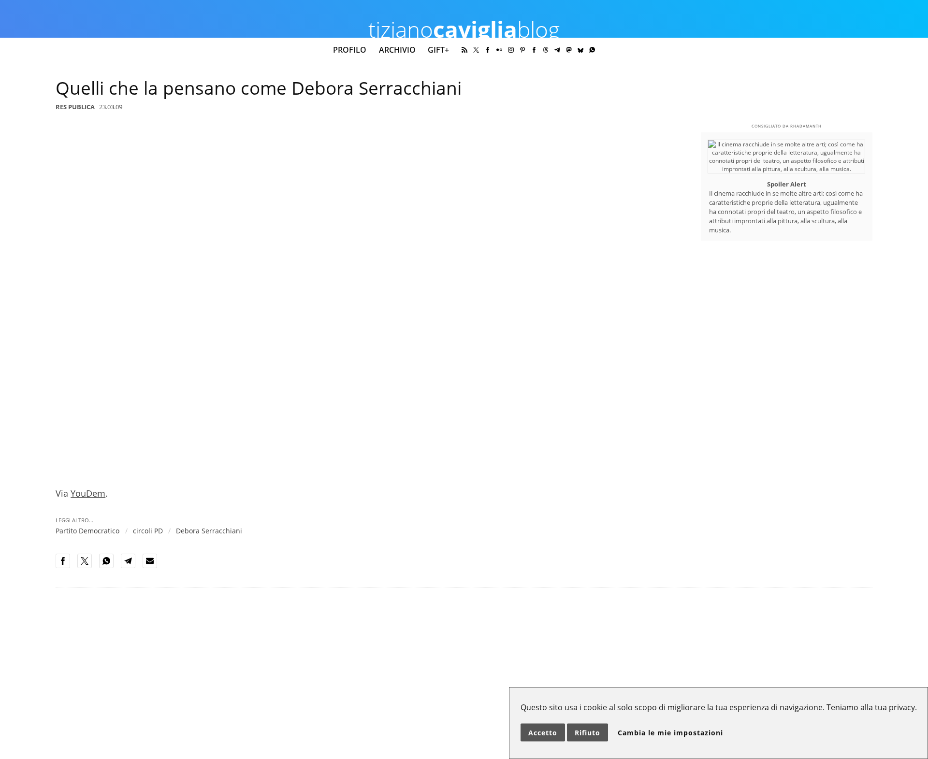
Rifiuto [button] (587, 732)
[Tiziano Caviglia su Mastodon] (569, 49)
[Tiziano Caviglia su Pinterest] (522, 49)
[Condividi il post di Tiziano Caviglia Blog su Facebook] (66, 566)
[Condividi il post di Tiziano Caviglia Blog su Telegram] (131, 566)
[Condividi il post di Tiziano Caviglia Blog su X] (87, 566)
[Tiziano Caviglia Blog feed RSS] (464, 49)
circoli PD (148, 530)
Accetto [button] (542, 732)
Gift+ (438, 49)
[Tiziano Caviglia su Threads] (546, 49)
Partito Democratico (87, 530)
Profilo (349, 49)
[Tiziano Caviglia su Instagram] (511, 49)
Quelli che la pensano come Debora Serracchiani (259, 88)
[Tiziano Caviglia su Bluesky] (580, 49)
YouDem (88, 493)
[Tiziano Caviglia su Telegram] (557, 49)
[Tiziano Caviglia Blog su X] (476, 49)
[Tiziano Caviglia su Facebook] (488, 49)
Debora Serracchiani (209, 530)
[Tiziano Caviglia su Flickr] (499, 49)
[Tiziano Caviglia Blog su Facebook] (534, 49)
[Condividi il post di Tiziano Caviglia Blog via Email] (153, 566)
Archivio (397, 49)
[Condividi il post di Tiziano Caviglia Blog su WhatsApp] (109, 566)
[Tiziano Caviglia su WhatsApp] (592, 49)
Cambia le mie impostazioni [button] (670, 732)
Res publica (75, 106)
